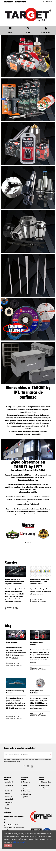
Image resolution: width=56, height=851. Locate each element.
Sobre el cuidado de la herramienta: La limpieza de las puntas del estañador (14, 581)
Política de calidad (8, 803)
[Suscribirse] (49, 755)
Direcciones (27, 791)
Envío (7, 808)
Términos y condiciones (9, 786)
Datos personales (27, 786)
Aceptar (7, 846)
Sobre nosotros (46, 782)
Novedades (8, 1)
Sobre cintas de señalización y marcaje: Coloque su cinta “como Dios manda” (40, 581)
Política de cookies (8, 792)
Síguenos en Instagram (45, 786)
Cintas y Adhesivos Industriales (36, 692)
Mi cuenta (26, 782)
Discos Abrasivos (11, 642)
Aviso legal (9, 782)
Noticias (10, 665)
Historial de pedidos (27, 795)
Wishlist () (48, 1)
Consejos (9, 609)
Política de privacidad (9, 798)
